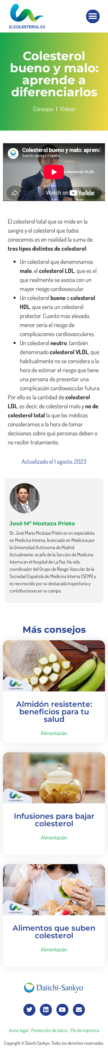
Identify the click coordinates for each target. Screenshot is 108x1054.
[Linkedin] (46, 1010)
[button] (93, 16)
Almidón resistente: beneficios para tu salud (54, 712)
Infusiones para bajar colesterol (54, 819)
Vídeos (67, 109)
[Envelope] (79, 1010)
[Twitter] (29, 1010)
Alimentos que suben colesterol (54, 931)
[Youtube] (62, 1010)
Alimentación (54, 733)
